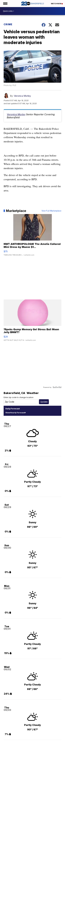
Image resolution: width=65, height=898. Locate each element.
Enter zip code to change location (18, 397)
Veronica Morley (22, 95)
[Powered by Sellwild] (57, 387)
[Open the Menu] (5, 3)
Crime (8, 24)
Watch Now (56, 4)
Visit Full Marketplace (51, 211)
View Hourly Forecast (15, 413)
